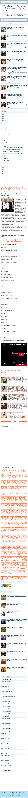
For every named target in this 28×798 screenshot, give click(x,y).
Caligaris (16, 486)
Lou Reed (11, 537)
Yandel (8, 578)
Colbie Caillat (20, 492)
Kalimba (13, 521)
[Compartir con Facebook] (5, 372)
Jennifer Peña (24, 516)
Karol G (2, 522)
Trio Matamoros (4, 573)
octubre (5, 136)
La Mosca (9, 527)
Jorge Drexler (6, 518)
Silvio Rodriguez (16, 567)
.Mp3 (5, 187)
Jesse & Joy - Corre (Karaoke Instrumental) (16, 51)
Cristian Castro (11, 493)
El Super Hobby (15, 504)
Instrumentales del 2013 (6, 711)
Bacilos (25, 480)
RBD (19, 556)
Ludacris (25, 537)
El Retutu (6, 504)
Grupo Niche (18, 511)
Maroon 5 (16, 542)
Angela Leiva (6, 478)
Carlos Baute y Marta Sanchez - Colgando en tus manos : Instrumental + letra (16, 68)
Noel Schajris (13, 549)
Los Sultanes (25, 536)
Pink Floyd (14, 554)
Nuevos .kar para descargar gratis (14, 94)
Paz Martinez (15, 553)
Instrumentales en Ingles (6, 731)
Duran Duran (11, 500)
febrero (5, 160)
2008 (3, 184)
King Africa (25, 523)
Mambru (22, 540)
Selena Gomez (13, 565)
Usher (14, 573)
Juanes (16, 519)
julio (4, 142)
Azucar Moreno (21, 480)
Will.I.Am (2, 577)
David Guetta (22, 497)
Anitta (10, 478)
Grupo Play (22, 511)
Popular (3, 592)
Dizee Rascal (24, 498)
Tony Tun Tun (22, 572)
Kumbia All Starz (9, 524)
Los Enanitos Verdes (9, 534)
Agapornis (25, 470)
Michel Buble (10, 545)
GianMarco (18, 509)
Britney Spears (15, 484)
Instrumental (16, 187)
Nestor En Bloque (8, 548)
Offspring (23, 549)
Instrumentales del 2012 (6, 708)
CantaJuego (15, 487)
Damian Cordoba (21, 494)
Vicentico (22, 573)
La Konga (23, 525)
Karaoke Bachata (4, 733)
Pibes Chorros (3, 554)
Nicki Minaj (13, 548)
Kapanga (16, 521)
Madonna (25, 538)
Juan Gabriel (24, 518)
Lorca (22, 530)
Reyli (20, 558)
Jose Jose (11, 518)
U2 (11, 573)
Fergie (22, 506)
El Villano (20, 504)
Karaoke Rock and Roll (6, 748)
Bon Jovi (22, 483)
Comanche (25, 492)
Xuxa (26, 577)
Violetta (25, 574)
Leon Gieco (14, 530)
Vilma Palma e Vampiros (19, 574)
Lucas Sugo (18, 537)
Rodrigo (18, 562)
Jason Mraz (12, 516)
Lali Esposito (15, 528)
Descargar (9, 187)
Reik (7, 189)
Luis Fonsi (15, 538)
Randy (5, 557)
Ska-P (8, 568)
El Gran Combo (7, 503)
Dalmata (10, 494)
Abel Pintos (8, 470)
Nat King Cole (24, 546)
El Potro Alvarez (21, 503)
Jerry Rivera (3, 517)
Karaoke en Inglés (4, 758)
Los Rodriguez (19, 536)
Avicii (7, 480)
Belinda (14, 482)
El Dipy (3, 503)
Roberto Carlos (14, 562)
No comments (7, 197)
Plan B (26, 554)
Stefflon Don (6, 570)
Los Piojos (19, 535)
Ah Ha (9, 471)
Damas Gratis (15, 494)
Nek (21, 547)
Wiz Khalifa (20, 577)
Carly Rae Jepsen (22, 488)
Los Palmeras (8, 535)
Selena (8, 565)
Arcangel (22, 478)
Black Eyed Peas (8, 483)
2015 (3, 169)
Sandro (6, 564)
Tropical (9, 573)
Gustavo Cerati (14, 512)
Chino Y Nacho (16, 490)
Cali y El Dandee (11, 486)
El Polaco (16, 503)
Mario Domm (5, 542)
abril (4, 156)
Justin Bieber (7, 521)
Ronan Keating (6, 563)
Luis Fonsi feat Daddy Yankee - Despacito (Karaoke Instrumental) (16, 103)
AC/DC (2, 470)
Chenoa (25, 489)
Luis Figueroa (9, 538)
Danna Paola (25, 496)
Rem (4, 558)
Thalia (5, 571)
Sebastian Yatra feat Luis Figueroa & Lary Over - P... (14, 153)
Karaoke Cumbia (4, 735)
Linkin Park (19, 530)
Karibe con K (21, 521)
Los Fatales (16, 534)
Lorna (25, 530)
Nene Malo (3, 548)
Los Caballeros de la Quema (10, 532)
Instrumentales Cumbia (6, 681)
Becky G (11, 482)
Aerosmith (20, 470)
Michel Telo (15, 545)
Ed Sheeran (16, 500)
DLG (22, 493)
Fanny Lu (16, 506)
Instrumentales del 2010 (6, 703)
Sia (9, 567)
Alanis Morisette (21, 471)
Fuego (6, 509)
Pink (11, 554)
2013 (3, 173)
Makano (2, 540)
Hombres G (25, 513)
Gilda (9, 510)
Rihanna (2, 562)
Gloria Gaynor (24, 510)
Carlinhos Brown (21, 487)
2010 (3, 179)
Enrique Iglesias (16, 505)
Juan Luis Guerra (4, 519)
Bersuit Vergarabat (20, 482)
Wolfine (24, 577)
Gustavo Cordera (20, 512)
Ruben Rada (21, 563)
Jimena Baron (15, 517)
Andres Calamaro (16, 477)
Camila (2, 487)
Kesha (9, 523)
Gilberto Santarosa (4, 510)
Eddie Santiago (22, 500)
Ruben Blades (16, 563)
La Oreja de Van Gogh (16, 527)
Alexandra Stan (24, 474)
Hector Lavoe (5, 513)
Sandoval (2, 564)
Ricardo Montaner (10, 560)
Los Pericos (14, 535)
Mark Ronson (11, 542)
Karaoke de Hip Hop (5, 755)
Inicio (2, 187)
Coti (6, 493)
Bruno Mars (21, 484)
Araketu (19, 478)
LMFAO (18, 524)
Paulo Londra (9, 553)
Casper (5, 489)
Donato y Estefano (14, 499)
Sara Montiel (10, 564)
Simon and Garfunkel (23, 567)
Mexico (25, 188)
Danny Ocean (3, 497)
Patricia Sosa (19, 552)
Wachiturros (14, 576)
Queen (16, 556)
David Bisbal (11, 497)
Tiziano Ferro (7, 572)
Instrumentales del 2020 (6, 728)
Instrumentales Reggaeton (6, 691)
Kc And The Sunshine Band (20, 522)
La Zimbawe (5, 528)
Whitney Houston (24, 576)
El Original (13, 503)
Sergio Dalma (22, 565)
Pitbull (18, 554)
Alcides (25, 471)
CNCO (26, 484)
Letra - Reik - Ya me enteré (14, 241)
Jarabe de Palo (6, 516)
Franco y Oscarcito (18, 507)
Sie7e (11, 567)
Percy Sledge (25, 553)
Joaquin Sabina (21, 517)
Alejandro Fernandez (14, 472)
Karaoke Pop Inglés (5, 738)
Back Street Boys (4, 481)
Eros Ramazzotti (24, 505)
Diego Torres (15, 498)
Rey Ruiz (17, 558)
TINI (9, 570)
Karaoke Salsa (4, 750)
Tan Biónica (17, 570)
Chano (18, 489)
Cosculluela (3, 493)
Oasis (20, 549)
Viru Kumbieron (4, 576)
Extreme (5, 506)
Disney (19, 498)
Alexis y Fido (11, 475)
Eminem (2, 505)
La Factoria (14, 525)
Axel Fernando (15, 480)
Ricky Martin (24, 560)
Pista (2, 189)
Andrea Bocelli (9, 477)
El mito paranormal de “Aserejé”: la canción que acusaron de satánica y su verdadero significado (16, 620)
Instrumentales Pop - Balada (11, 188)
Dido (11, 498)
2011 (3, 177)
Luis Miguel (21, 538)
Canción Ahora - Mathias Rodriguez (14, 627)
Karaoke (18, 188)
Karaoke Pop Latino (5, 740)
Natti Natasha (17, 547)
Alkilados (20, 475)
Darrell (7, 497)
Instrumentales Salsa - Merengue (8, 696)
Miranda (2, 546)
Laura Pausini (3, 530)
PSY (26, 551)
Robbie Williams (7, 562)
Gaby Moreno (10, 509)
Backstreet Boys (10, 481)
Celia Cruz (9, 489)
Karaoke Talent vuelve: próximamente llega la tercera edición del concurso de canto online (16, 596)
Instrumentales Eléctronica (6, 684)
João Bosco (19, 518)
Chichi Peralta (3, 490)
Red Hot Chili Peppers (16, 557)
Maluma (18, 540)
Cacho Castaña (4, 486)
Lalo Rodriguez (20, 528)
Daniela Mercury (13, 496)
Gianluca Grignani (24, 509)
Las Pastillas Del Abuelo (22, 529)
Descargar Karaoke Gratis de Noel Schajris (15, 394)
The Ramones (21, 571)
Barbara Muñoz (3, 482)
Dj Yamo (4, 499)
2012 (3, 175)
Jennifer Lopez (18, 516)
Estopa (2, 506)
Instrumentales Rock (5, 694)
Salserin (25, 563)
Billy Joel (2, 483)
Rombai (22, 562)
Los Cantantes (23, 532)
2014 (3, 171)
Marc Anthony (17, 541)
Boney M (25, 483)
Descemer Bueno (7, 498)
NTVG (20, 546)
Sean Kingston (16, 564)
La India (19, 525)
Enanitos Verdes (8, 505)
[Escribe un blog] (3, 372)
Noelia (17, 549)
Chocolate (21, 490)
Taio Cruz (12, 570)
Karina (26, 521)
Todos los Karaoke (5, 772)
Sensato (18, 565)
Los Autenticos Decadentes (21, 531)
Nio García (25, 548)
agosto (5, 140)
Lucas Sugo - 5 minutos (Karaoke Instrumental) (13, 147)
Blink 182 (14, 483)
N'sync (16, 546)
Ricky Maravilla (18, 560)
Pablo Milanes (9, 552)
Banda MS (25, 481)
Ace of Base (13, 470)
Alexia (8, 475)
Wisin (10, 577)
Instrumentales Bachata (6, 679)
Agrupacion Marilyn (4, 471)
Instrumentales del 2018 (6, 723)
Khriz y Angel (16, 523)
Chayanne (21, 489)
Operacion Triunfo (8, 551)
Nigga (22, 548)
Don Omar (8, 499)
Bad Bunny (16, 481)
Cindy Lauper (7, 492)
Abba (4, 470)
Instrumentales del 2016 (6, 718)
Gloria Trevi (3, 511)
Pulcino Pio (13, 556)
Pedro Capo (20, 553)
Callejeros (20, 486)
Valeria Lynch (17, 573)
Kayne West (12, 522)
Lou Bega (7, 537)
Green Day (7, 511)
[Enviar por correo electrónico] (1, 372)
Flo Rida (2, 507)
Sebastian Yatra (23, 564)
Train (26, 572)
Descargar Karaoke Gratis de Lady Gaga (15, 377)
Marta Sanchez (21, 542)
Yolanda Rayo (16, 578)
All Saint (23, 475)
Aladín (17, 471)
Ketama (12, 523)
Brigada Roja (8, 484)
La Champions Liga (4, 525)
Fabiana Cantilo (10, 506)
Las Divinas (10, 529)
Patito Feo (14, 552)
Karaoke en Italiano (5, 760)
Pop (4, 189)
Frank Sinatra (24, 507)
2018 (3, 130)
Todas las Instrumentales (13, 189)
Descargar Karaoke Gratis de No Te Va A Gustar (16, 403)
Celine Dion (14, 489)
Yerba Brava (12, 578)
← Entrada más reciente (6, 421)
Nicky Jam (18, 548)
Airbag (12, 471)
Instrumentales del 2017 (6, 721)
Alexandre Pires (3, 475)
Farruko (19, 506)
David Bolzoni (16, 497)
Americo (20, 476)
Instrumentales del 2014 (6, 713)
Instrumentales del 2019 (6, 726)
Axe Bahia (10, 480)
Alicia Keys (16, 475)
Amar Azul (13, 476)
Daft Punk (6, 494)
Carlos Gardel (5, 488)
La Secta (22, 527)
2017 (3, 165)
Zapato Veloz (22, 578)
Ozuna (23, 551)
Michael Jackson (4, 545)
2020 (3, 126)
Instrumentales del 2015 (6, 716)
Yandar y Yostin (4, 578)
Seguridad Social (4, 565)
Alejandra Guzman (5, 472)
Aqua (17, 478)
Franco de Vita (11, 507)
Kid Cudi (21, 523)
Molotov (6, 546)
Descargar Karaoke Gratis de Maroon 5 (15, 412)
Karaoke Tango (4, 753)
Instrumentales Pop (5, 686)
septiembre (6, 138)
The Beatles (10, 571)
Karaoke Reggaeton (5, 745)
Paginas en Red (16, 795)
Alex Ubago (18, 474)
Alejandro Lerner (23, 472)
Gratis (12, 187)
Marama (12, 541)
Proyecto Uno (9, 556)
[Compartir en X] (4, 372)
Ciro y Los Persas (13, 492)
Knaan (2, 524)
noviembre (6, 134)
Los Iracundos (22, 534)
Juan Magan (11, 519)
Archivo (9, 592)
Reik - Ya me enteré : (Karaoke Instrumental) (12, 149)
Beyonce (25, 482)
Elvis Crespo (24, 504)
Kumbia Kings (14, 524)
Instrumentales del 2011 (6, 706)
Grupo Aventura (12, 511)
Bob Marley (18, 483)
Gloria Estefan (19, 510)
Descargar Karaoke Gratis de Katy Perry (15, 386)
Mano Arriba (3, 541)
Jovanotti (15, 518)
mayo (5, 146)
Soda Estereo (12, 568)
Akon (14, 471)
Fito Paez (25, 506)
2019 (3, 128)
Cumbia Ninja (18, 493)
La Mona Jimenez (4, 527)
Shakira (5, 567)
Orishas (13, 551)
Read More (6, 383)
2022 (3, 122)
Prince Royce (3, 556)
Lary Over (5, 529)
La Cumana (10, 525)
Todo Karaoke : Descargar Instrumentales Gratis (14, 7)
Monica (9, 546)
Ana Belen (24, 476)
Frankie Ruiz (3, 509)
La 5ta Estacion (24, 524)
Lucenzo (22, 537)
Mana (25, 540)
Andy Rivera (22, 477)
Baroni (8, 482)
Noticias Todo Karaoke (6, 765)
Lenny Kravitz (9, 530)
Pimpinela (8, 554)
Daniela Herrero (7, 496)
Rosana (11, 563)
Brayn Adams (3, 484)
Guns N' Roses (8, 512)
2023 (3, 120)
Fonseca (5, 507)
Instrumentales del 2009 (6, 701)
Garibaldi (14, 509)
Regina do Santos (24, 557)
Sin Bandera (4, 568)
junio (5, 144)
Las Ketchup (15, 529)
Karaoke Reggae (4, 743)
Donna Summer (21, 499)
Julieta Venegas (21, 519)
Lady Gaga (10, 528)
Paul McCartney (24, 552)
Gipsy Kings (13, 510)
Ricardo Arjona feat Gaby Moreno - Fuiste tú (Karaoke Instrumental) (16, 77)
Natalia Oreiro (3, 547)
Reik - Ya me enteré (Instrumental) (13, 240)
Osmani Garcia (18, 551)
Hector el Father (11, 513)
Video (20, 189)
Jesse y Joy (8, 517)
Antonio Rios (13, 478)
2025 (3, 116)
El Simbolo (10, 504)
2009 (3, 182)
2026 (3, 114)
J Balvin (10, 514)
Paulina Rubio (4, 553)
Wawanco (18, 576)
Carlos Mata (11, 488)
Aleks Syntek (12, 474)
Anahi (5, 477)
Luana (14, 537)
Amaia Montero (8, 476)
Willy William (7, 577)
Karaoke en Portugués (5, 763)
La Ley (26, 525)
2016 (3, 167)
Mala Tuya (13, 540)
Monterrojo (13, 546)
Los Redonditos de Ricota (11, 536)
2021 (3, 124)
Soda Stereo (17, 568)
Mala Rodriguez (8, 540)
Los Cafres (18, 532)
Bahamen (21, 481)
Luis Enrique (3, 538)
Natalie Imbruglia (10, 547)
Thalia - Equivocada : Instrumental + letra (15, 59)
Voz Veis (9, 576)
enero (5, 162)
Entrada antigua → (23, 421)
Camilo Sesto (10, 487)
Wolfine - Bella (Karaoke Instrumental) (11, 151)
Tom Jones (13, 572)
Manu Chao (8, 541)
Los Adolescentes (12, 531)
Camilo (6, 487)
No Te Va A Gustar (5, 549)
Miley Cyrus (25, 545)
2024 (3, 118)
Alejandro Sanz (5, 474)
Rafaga (22, 556)
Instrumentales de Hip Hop (6, 698)
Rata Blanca (9, 557)
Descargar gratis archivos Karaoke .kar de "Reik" (11, 370)
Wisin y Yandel (15, 577)
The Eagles (15, 571)
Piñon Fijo (22, 554)
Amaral (17, 476)
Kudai (4, 524)
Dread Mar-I (6, 500)
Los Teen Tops (3, 537)
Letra (22, 188)
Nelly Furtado (24, 547)
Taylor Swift (22, 570)
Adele (16, 470)
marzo (5, 158)
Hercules (20, 513)
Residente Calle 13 (10, 558)
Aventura (4, 480)
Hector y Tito (16, 513)
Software (22, 568)
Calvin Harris (24, 486)
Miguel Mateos (19, 545)
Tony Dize (17, 572)
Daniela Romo (19, 496)
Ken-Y (7, 523)
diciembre (6, 132)
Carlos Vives (16, 488)
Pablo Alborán (3, 552)
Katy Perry (7, 522)
